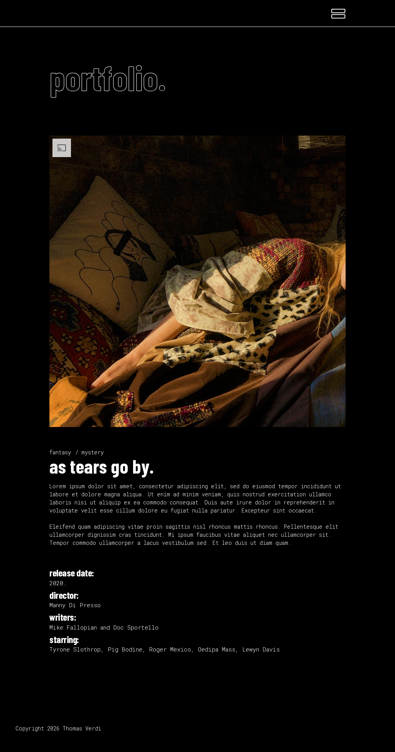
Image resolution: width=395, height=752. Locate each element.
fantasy (60, 452)
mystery (92, 452)
